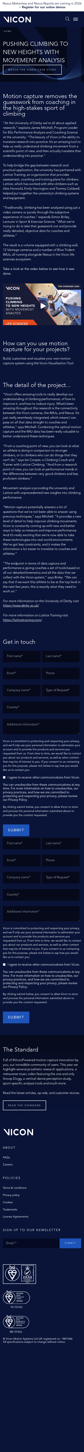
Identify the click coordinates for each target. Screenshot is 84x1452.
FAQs (6, 1157)
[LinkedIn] (20, 1256)
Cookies (8, 1202)
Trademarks (10, 1209)
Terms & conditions (14, 1188)
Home (8, 31)
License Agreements (15, 1216)
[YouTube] (17, 1256)
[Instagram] (13, 1256)
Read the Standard (24, 1106)
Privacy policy (11, 1195)
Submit (70, 1243)
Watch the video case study (32, 70)
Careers (8, 1164)
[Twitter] (9, 1256)
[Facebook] (5, 1256)
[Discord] (24, 1256)
